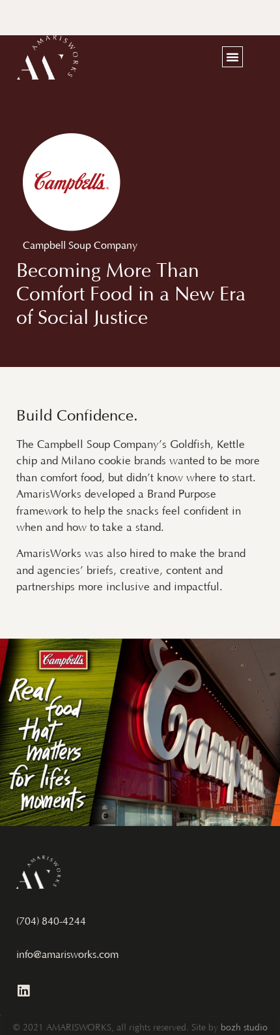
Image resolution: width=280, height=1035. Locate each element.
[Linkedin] (23, 991)
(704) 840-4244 (51, 922)
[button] (232, 56)
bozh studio (244, 1028)
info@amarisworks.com (67, 955)
